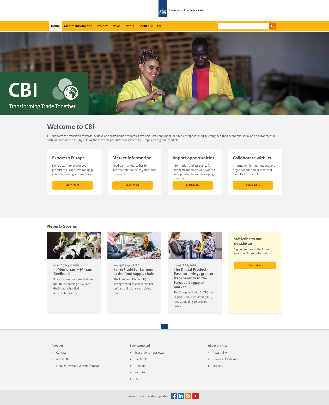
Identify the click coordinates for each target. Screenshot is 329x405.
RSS (137, 379)
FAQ (159, 26)
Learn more (72, 184)
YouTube (140, 372)
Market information (78, 26)
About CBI (145, 26)
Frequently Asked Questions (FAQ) (77, 366)
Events (129, 26)
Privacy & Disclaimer (225, 359)
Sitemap (218, 366)
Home (55, 26)
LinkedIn (140, 366)
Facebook (141, 359)
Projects (102, 26)
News (116, 26)
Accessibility (220, 352)
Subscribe (255, 265)
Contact (61, 352)
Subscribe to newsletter (149, 352)
